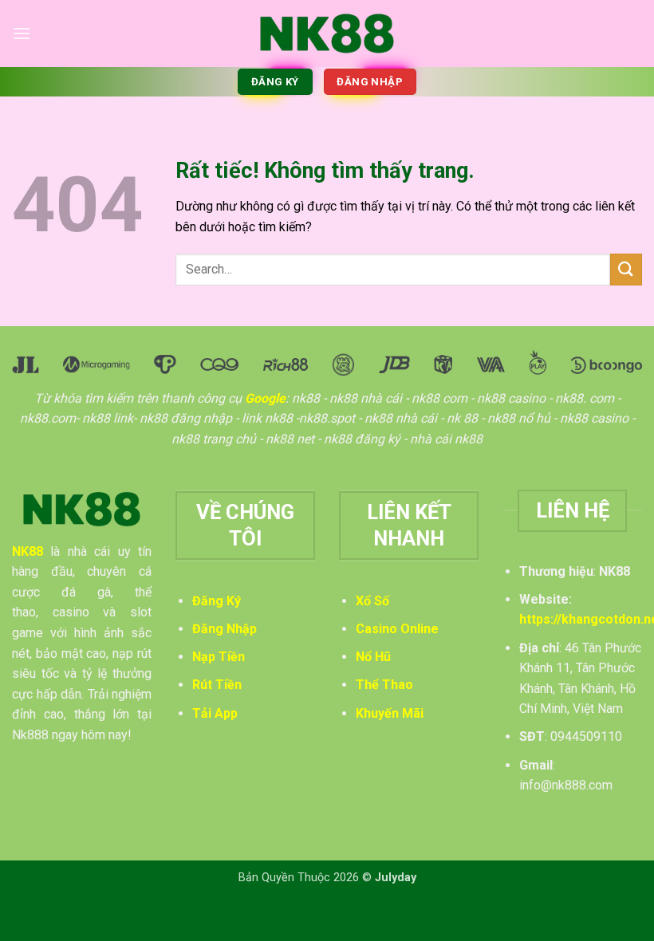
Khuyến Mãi (390, 713)
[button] (21, 33)
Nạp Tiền (218, 656)
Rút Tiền (217, 684)
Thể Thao (384, 684)
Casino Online (397, 628)
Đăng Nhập (224, 628)
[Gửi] (626, 269)
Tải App (215, 713)
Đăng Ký (216, 600)
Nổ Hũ (373, 656)
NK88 (27, 551)
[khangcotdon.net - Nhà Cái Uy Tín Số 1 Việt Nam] (327, 33)
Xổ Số (372, 600)
